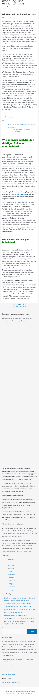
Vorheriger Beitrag (19, 304)
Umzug (10, 590)
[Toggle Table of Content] (3, 121)
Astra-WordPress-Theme (25, 694)
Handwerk (11, 574)
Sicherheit (11, 587)
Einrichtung (11, 565)
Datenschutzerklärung (9, 674)
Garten (10, 571)
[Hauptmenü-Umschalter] (6, 6)
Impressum (5, 670)
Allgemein (6, 18)
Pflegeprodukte (21, 194)
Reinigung (11, 584)
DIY (9, 562)
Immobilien (11, 581)
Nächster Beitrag (19, 306)
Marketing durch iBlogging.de (11, 682)
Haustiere (11, 577)
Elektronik (11, 568)
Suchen (4, 628)
